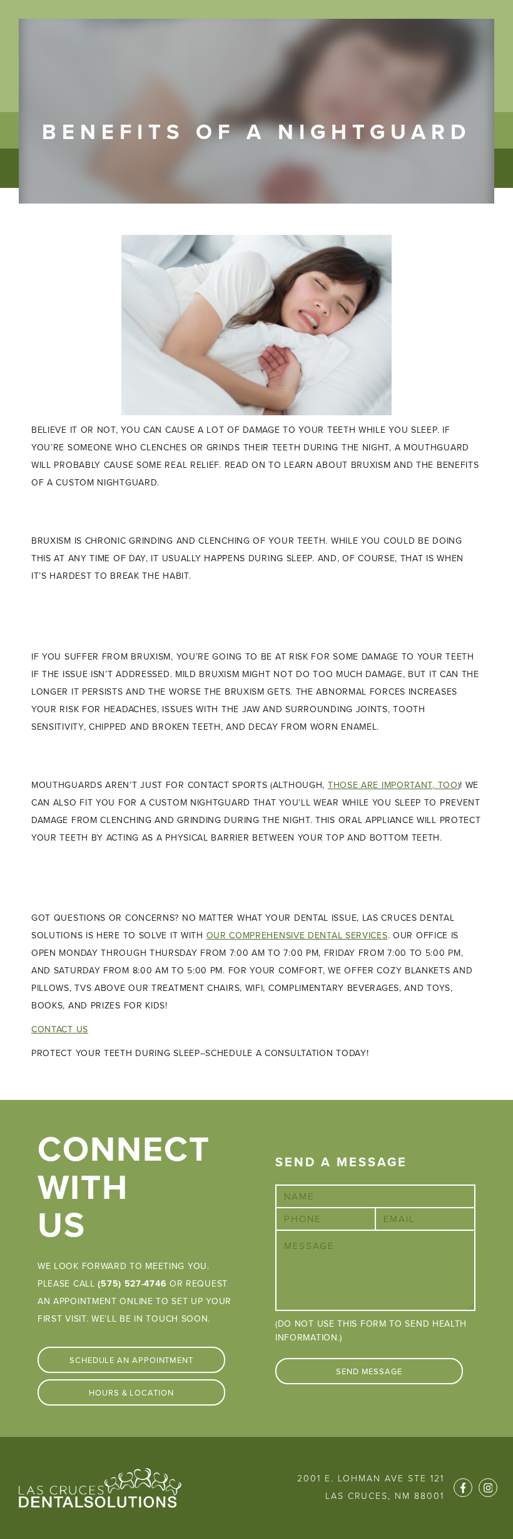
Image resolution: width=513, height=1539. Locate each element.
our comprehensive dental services (297, 935)
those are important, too (393, 785)
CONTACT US (59, 1029)
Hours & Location (131, 1393)
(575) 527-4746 (132, 1283)
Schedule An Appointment (131, 1360)
